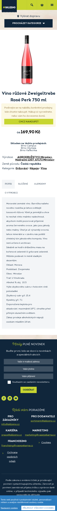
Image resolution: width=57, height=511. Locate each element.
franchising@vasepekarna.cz (17, 446)
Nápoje (34, 168)
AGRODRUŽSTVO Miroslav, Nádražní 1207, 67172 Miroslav (35, 158)
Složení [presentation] (23, 184)
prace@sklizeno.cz (11, 435)
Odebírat (28, 390)
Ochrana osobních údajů (12, 457)
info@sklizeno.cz (10, 424)
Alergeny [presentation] (40, 184)
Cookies (46, 442)
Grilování (21, 168)
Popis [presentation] (8, 184)
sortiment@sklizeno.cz (43, 421)
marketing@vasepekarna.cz (40, 435)
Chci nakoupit (29, 122)
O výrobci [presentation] (11, 193)
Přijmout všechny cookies (38, 508)
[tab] (8, 184)
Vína (44, 168)
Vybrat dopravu (30, 16)
